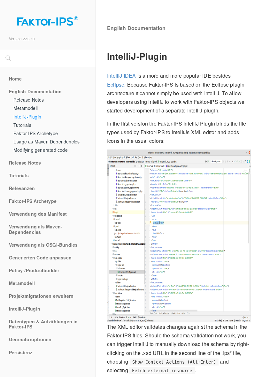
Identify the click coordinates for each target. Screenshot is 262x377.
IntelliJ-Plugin (27, 117)
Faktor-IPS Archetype (35, 133)
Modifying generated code (40, 150)
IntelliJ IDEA (121, 75)
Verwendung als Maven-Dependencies (35, 229)
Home (15, 79)
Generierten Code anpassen (40, 258)
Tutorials (22, 125)
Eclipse (115, 84)
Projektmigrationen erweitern (41, 296)
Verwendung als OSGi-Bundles (43, 245)
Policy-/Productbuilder (34, 270)
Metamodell (25, 108)
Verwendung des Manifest (38, 214)
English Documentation (35, 92)
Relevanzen (22, 188)
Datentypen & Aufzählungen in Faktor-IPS (44, 324)
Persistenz (20, 353)
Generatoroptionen (30, 339)
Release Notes (28, 100)
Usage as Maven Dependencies (46, 142)
